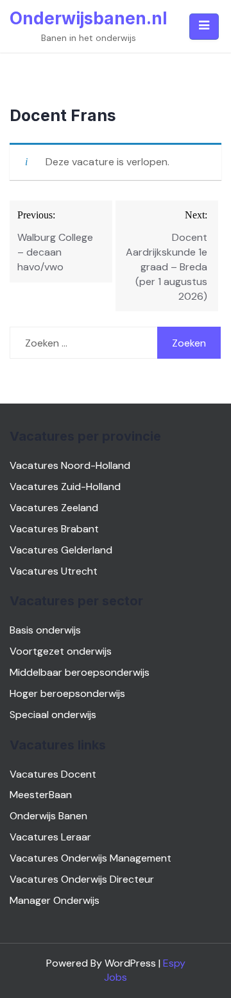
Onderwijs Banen (48, 815)
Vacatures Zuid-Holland (65, 486)
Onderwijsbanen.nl (88, 18)
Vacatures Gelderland (61, 550)
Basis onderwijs (45, 630)
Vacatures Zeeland (54, 507)
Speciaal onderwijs (53, 714)
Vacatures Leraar (50, 837)
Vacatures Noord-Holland (70, 465)
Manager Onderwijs (54, 900)
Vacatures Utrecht (54, 571)
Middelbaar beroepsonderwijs (80, 672)
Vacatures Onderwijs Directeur (82, 879)
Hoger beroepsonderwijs (67, 693)
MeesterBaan (41, 794)
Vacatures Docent (53, 774)
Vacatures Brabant (54, 529)
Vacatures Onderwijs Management (90, 858)
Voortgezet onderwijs (61, 651)
